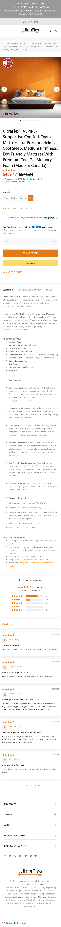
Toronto (9, 887)
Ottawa (17, 887)
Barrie (42, 890)
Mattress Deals (24, 884)
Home (3, 39)
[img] (8, 635)
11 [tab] (40, 120)
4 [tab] (26, 120)
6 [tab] (30, 120)
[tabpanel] (30, 87)
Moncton (27, 906)
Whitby (10, 903)
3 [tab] (24, 120)
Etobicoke (13, 900)
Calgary (44, 887)
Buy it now (30, 263)
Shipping (6, 181)
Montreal (26, 887)
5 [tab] (28, 120)
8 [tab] (34, 120)
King (31, 198)
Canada (35, 906)
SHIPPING (30, 208)
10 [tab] (38, 120)
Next (57, 89)
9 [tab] (36, 120)
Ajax (45, 900)
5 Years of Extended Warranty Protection (30, 230)
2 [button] (27, 785)
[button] (9, 170)
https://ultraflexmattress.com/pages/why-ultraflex (31, 564)
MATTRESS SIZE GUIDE (12, 208)
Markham (42, 897)
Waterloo (49, 903)
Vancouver (35, 887)
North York (29, 894)
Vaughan (39, 894)
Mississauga (10, 897)
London (27, 890)
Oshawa (51, 900)
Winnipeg (11, 890)
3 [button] (31, 785)
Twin (6, 198)
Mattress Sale (37, 884)
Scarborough (49, 894)
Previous (4, 89)
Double (14, 198)
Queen (23, 198)
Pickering (38, 900)
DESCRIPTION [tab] (8, 290)
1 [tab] (20, 120)
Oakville (29, 900)
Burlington (30, 903)
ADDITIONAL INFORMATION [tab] (29, 290)
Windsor (35, 890)
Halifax (52, 887)
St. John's (19, 894)
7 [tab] (32, 120)
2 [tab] (22, 120)
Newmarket (19, 903)
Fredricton (9, 894)
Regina (19, 890)
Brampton (20, 897)
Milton (22, 900)
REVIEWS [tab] (49, 290)
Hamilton (40, 903)
